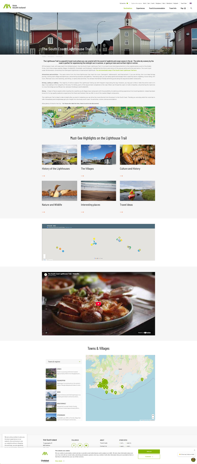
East (149, 3)
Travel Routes (59, 56)
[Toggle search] (191, 8)
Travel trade (103, 443)
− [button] (153, 418)
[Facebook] (74, 445)
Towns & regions (54, 362)
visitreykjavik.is (129, 446)
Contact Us (103, 446)
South (152, 3)
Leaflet (141, 420)
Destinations (51, 56)
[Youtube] (86, 445)
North (144, 3)
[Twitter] (80, 445)
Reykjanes (158, 3)
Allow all (149, 451)
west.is (122, 446)
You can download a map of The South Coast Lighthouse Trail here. (116, 70)
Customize (148, 456)
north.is (122, 443)
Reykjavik (176, 3)
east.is (129, 443)
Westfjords (169, 3)
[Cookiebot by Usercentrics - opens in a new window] (45, 461)
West (164, 3)
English (44, 56)
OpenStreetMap (147, 420)
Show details (58, 461)
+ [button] (153, 415)
